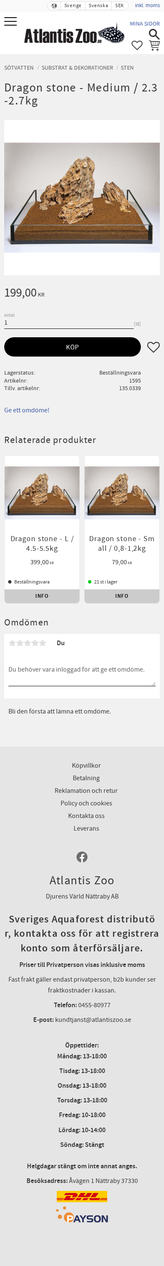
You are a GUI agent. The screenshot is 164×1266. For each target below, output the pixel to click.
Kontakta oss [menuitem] (86, 816)
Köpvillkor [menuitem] (86, 765)
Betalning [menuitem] (86, 778)
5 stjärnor (42, 643)
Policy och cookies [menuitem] (86, 803)
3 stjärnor (27, 643)
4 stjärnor (35, 643)
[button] (11, 22)
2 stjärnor (20, 643)
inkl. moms (147, 5)
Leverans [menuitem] (86, 828)
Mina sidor (145, 24)
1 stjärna (12, 643)
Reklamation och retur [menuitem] (86, 791)
